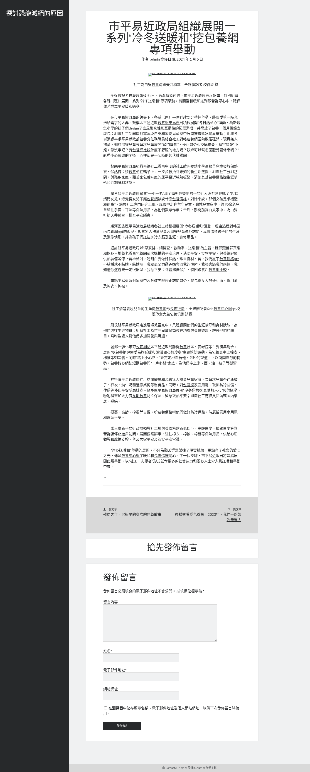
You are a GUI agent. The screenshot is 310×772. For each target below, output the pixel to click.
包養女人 (201, 280)
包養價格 (216, 177)
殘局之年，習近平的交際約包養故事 (132, 514)
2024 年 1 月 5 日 (190, 59)
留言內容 (110, 602)
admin (155, 59)
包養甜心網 (223, 308)
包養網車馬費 (169, 122)
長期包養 (139, 395)
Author (201, 768)
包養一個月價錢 (224, 128)
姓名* (107, 651)
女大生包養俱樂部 (173, 314)
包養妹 (148, 177)
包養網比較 (141, 150)
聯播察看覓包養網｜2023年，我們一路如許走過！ (208, 517)
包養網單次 (145, 253)
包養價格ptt (229, 259)
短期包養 (139, 363)
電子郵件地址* (115, 670)
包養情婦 (161, 455)
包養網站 (143, 346)
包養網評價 (228, 253)
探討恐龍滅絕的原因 (34, 14)
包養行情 (177, 308)
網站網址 (110, 689)
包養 (155, 84)
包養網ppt (115, 231)
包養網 (192, 139)
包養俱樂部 (199, 330)
